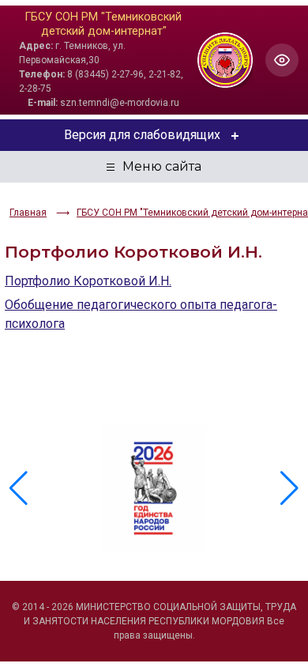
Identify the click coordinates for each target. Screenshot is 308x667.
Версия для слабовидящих (142, 134)
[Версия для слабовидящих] (282, 60)
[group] (154, 488)
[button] (289, 488)
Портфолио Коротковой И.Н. (88, 280)
